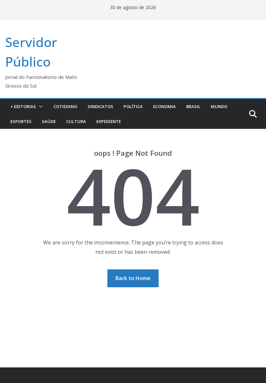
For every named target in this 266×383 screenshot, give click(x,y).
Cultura (76, 121)
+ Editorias (23, 106)
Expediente (108, 121)
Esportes (20, 121)
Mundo (219, 106)
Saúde (49, 121)
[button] (39, 106)
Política (133, 106)
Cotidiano (65, 106)
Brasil (193, 106)
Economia (164, 106)
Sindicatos (100, 106)
